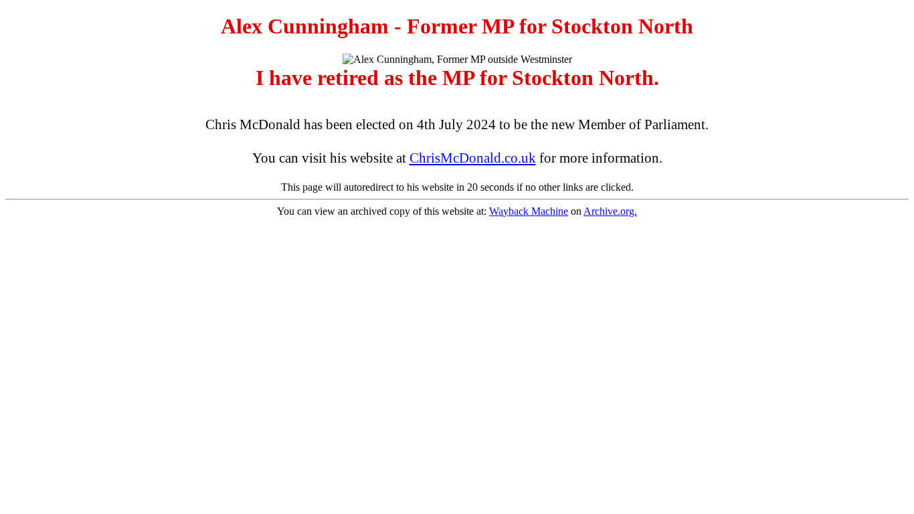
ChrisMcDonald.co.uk (472, 158)
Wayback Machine (528, 211)
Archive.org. (610, 211)
